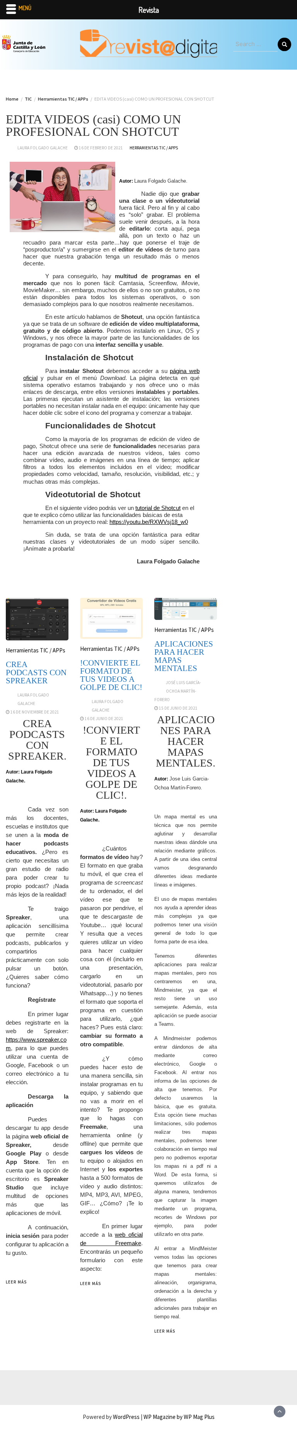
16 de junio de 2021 (104, 718)
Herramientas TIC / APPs (154, 148)
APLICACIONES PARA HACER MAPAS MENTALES (183, 656)
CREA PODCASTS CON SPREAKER (36, 672)
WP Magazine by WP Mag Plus (179, 1416)
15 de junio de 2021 (178, 708)
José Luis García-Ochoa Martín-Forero (177, 691)
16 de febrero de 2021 (101, 148)
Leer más (16, 1282)
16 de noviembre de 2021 (34, 712)
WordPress (126, 1416)
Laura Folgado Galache (42, 148)
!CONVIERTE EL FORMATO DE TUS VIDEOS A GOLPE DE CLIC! (111, 675)
